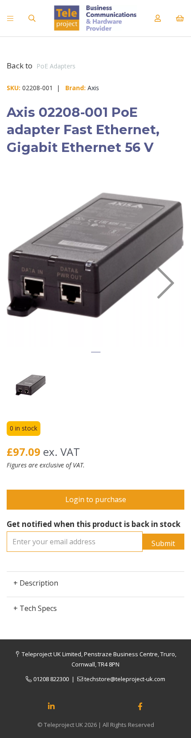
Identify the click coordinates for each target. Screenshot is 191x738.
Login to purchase (95, 499)
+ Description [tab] (35, 583)
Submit (163, 543)
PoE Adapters (56, 66)
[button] (24, 313)
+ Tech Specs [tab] (35, 608)
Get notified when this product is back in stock (93, 524)
